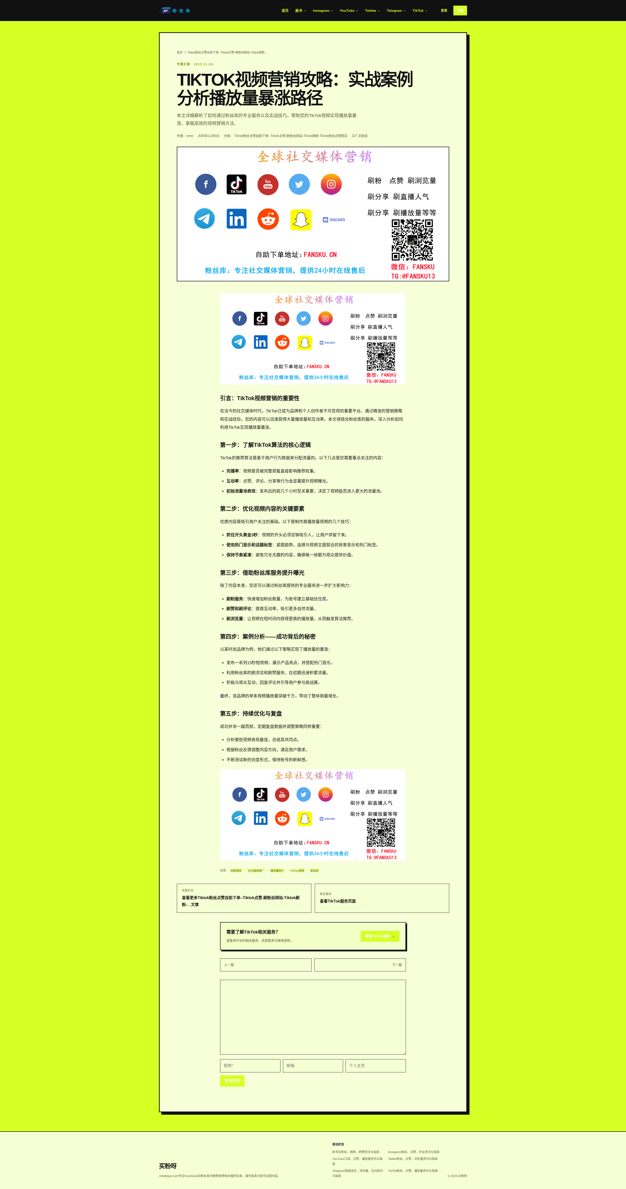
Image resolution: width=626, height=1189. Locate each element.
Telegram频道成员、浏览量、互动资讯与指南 (357, 1173)
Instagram (321, 10)
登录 (444, 10)
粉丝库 (315, 870)
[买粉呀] (175, 10)
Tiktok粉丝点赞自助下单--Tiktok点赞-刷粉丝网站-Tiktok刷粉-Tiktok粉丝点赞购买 (290, 136)
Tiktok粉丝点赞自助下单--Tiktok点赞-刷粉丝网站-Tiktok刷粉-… (227, 52)
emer (189, 136)
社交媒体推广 (256, 870)
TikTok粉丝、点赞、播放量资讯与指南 (413, 1171)
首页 (285, 10)
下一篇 (397, 965)
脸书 (298, 10)
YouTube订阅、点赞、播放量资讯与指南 (357, 1161)
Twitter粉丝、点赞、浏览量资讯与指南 (413, 1159)
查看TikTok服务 (380, 936)
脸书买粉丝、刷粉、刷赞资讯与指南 (355, 1152)
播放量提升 (277, 870)
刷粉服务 (236, 870)
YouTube (347, 10)
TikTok (418, 10)
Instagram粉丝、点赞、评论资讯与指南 (413, 1152)
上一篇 (229, 965)
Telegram (394, 10)
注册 (460, 10)
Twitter (370, 10)
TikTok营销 (297, 870)
